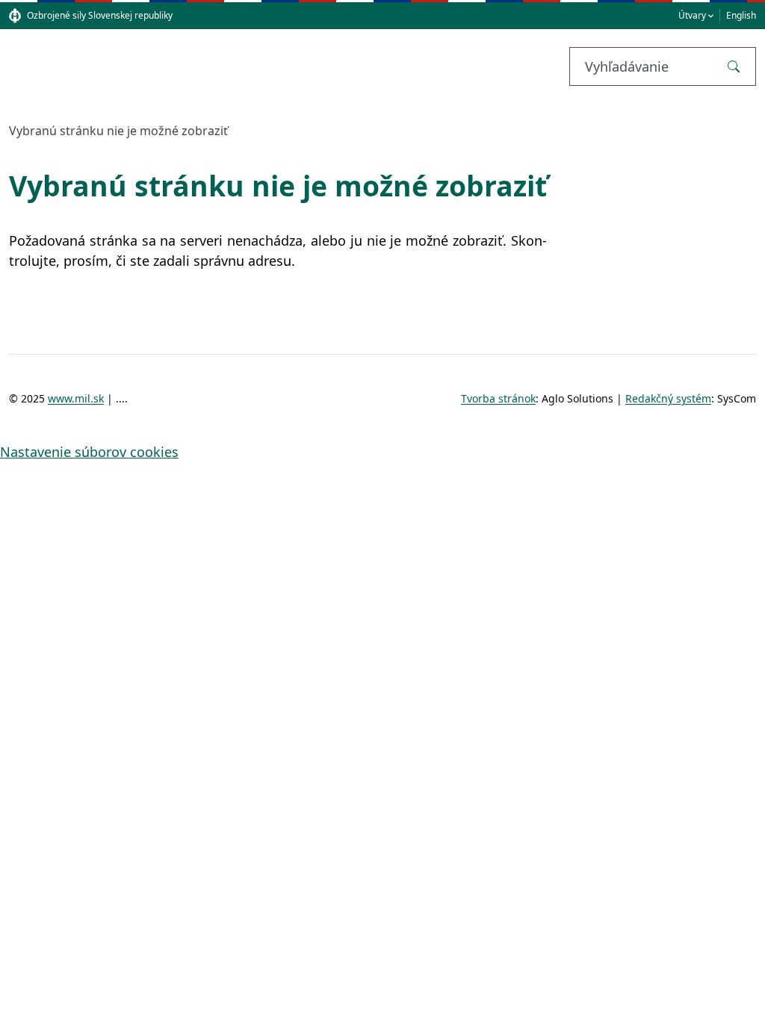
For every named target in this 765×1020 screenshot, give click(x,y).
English (741, 15)
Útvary (692, 15)
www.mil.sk (76, 398)
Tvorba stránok (498, 398)
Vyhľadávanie (627, 66)
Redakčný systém (668, 398)
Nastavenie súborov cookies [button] (89, 452)
